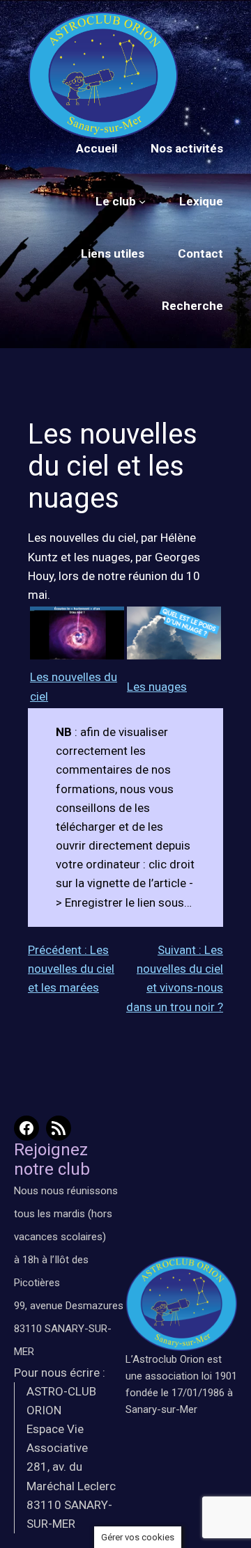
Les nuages (157, 687)
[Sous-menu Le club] (142, 201)
